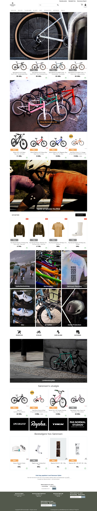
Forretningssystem (54, 509)
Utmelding (52, 486)
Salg (63, 10)
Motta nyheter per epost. (47, 484)
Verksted (47, 10)
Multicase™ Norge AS (74, 509)
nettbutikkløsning (62, 509)
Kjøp (14, 149)
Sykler (13, 10)
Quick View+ (13, 70)
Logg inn (85, 6)
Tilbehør (27, 10)
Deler (20, 10)
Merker (56, 10)
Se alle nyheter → (80, 214)
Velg (34, 70)
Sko (40, 10)
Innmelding (45, 486)
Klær (35, 10)
